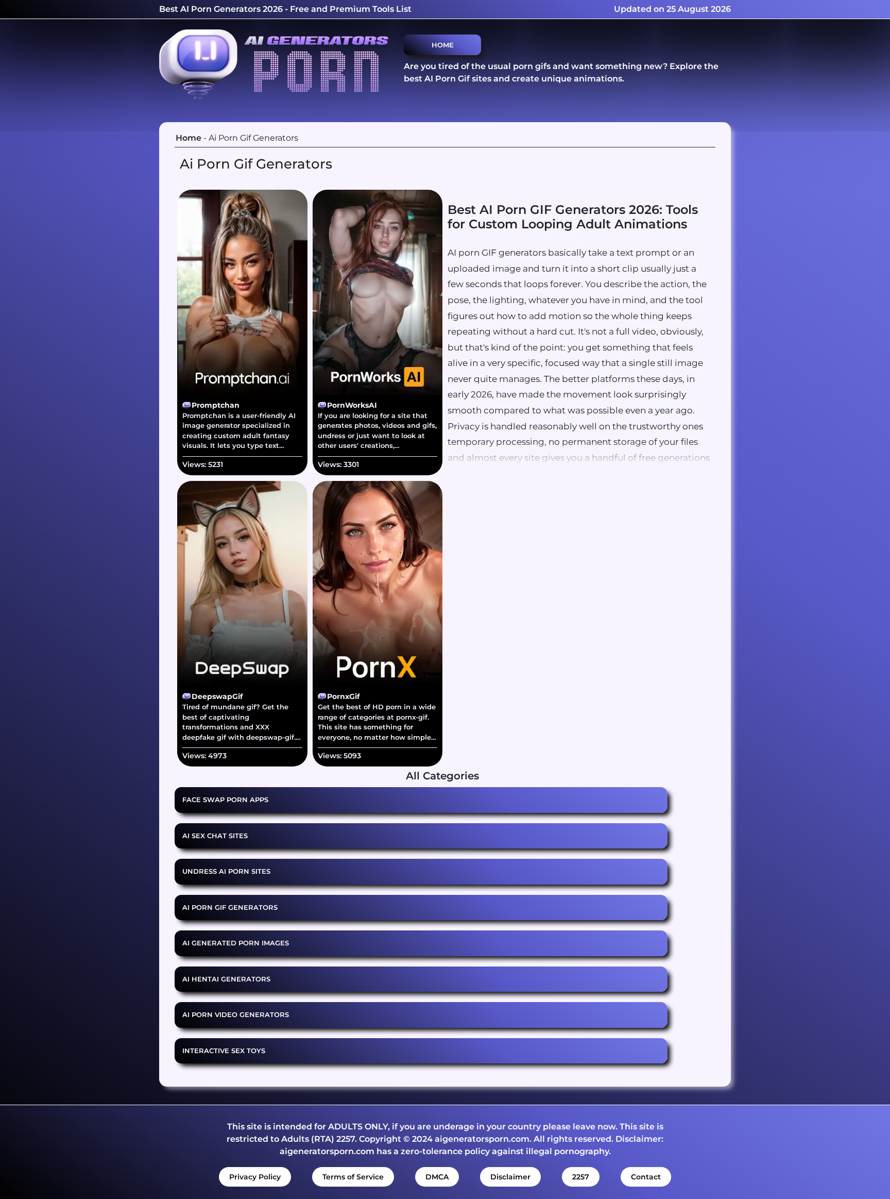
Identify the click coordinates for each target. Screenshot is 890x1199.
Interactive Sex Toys (223, 1050)
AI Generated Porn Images (235, 943)
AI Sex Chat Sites (215, 835)
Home (443, 45)
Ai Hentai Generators (226, 979)
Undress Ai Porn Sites (226, 871)
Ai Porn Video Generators (235, 1014)
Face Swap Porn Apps (225, 799)
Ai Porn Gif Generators (230, 907)
